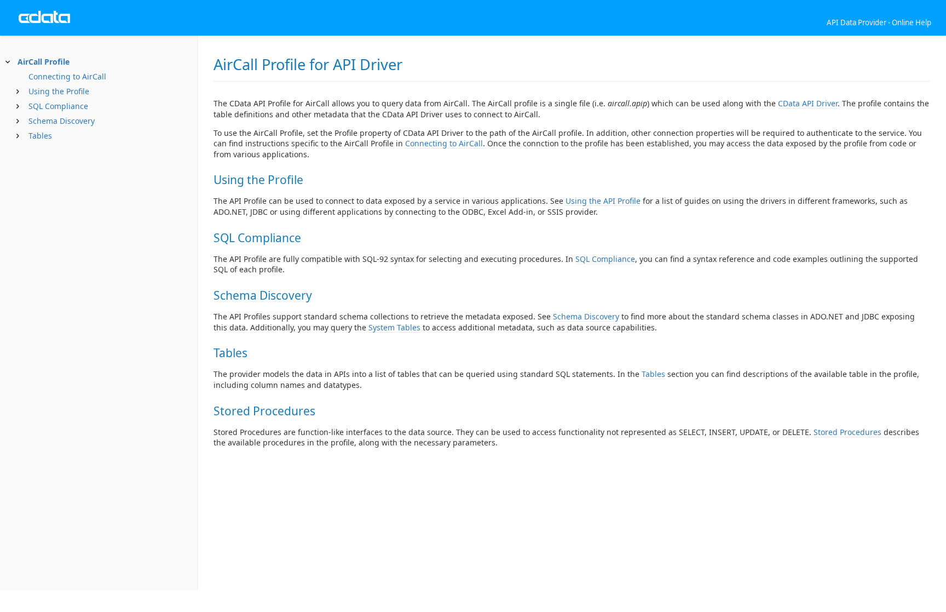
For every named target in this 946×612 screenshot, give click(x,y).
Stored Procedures (847, 432)
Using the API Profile (603, 201)
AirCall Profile (44, 61)
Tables (40, 135)
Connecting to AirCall (67, 76)
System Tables (394, 327)
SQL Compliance (58, 106)
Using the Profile (58, 91)
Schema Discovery (61, 121)
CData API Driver (808, 103)
